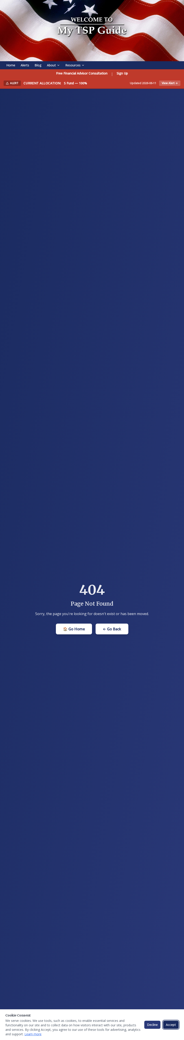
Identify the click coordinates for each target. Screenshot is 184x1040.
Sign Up (122, 73)
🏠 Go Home (74, 629)
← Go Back (112, 629)
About (51, 65)
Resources (73, 65)
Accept (171, 1025)
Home (10, 65)
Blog (38, 65)
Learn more (33, 1034)
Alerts (25, 65)
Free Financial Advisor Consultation (81, 73)
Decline (152, 1025)
